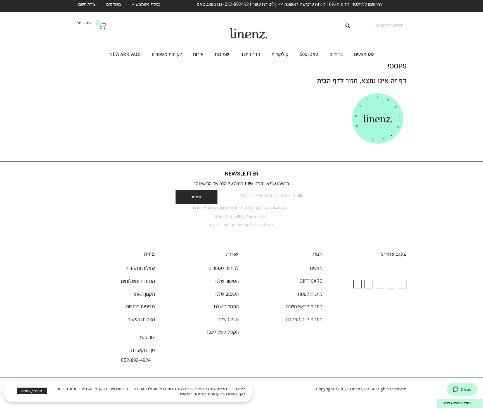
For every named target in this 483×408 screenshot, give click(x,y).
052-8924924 (238, 4)
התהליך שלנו (226, 306)
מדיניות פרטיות (140, 306)
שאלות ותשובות (140, 268)
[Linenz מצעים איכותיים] (248, 33)
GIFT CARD (311, 280)
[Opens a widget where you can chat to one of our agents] (461, 390)
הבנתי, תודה (31, 390)
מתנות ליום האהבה (304, 319)
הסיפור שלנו (227, 280)
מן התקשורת (143, 350)
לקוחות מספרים (223, 268)
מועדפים (113, 4)
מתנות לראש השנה (304, 306)
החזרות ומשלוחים (138, 280)
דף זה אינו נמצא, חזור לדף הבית (361, 81)
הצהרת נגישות (141, 319)
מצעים (316, 268)
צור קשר (147, 337)
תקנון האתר (143, 293)
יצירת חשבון (87, 4)
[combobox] (374, 25)
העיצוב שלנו (227, 293)
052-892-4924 (136, 360)
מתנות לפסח (310, 293)
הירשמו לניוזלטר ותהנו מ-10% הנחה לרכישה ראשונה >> (329, 4)
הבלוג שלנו (228, 319)
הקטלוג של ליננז (223, 331)
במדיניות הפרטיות (193, 394)
